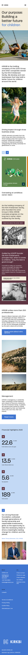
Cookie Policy (5, 605)
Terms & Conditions (7, 599)
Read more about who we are (13, 332)
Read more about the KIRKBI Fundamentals (11, 278)
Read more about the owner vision (13, 223)
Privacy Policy (6, 602)
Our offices (20, 579)
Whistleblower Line (7, 608)
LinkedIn (4, 592)
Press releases (21, 577)
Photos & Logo (21, 575)
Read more (8, 417)
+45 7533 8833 (6, 580)
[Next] (7, 152)
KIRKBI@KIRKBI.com (7, 582)
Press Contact (21, 573)
